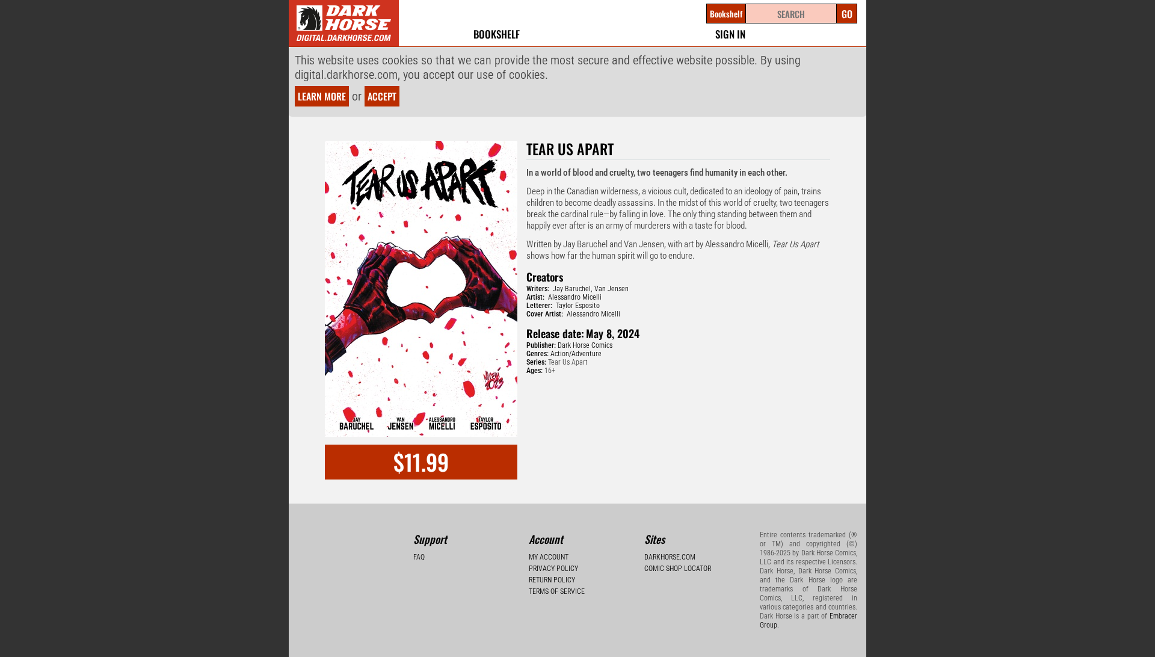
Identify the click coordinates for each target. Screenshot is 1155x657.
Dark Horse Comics (585, 345)
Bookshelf (496, 34)
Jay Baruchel (572, 289)
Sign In (730, 34)
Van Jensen (611, 289)
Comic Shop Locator (677, 568)
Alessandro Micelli (575, 297)
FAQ (419, 557)
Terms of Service (557, 591)
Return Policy (552, 580)
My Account (548, 557)
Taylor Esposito (578, 305)
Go (847, 14)
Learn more (322, 96)
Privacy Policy (553, 568)
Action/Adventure (576, 354)
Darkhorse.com (669, 557)
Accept (382, 96)
